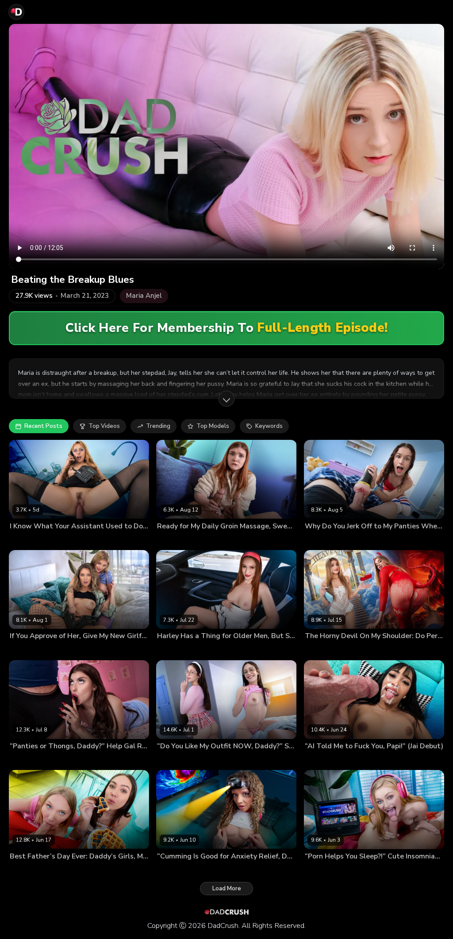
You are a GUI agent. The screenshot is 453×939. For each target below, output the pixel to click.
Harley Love (173, 650)
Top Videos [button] (104, 426)
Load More (226, 889)
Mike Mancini (56, 760)
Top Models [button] (212, 426)
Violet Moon (321, 540)
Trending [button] (158, 426)
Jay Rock (61, 540)
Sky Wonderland (61, 650)
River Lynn (23, 650)
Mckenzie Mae (323, 870)
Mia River (60, 870)
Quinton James (104, 650)
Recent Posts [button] (43, 426)
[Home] (16, 11)
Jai (308, 760)
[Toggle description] (226, 399)
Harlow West (174, 540)
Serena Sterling (325, 650)
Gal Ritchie (24, 760)
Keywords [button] (269, 426)
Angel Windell (28, 540)
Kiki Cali (167, 870)
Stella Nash (172, 760)
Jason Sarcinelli (214, 540)
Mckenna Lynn (28, 870)
